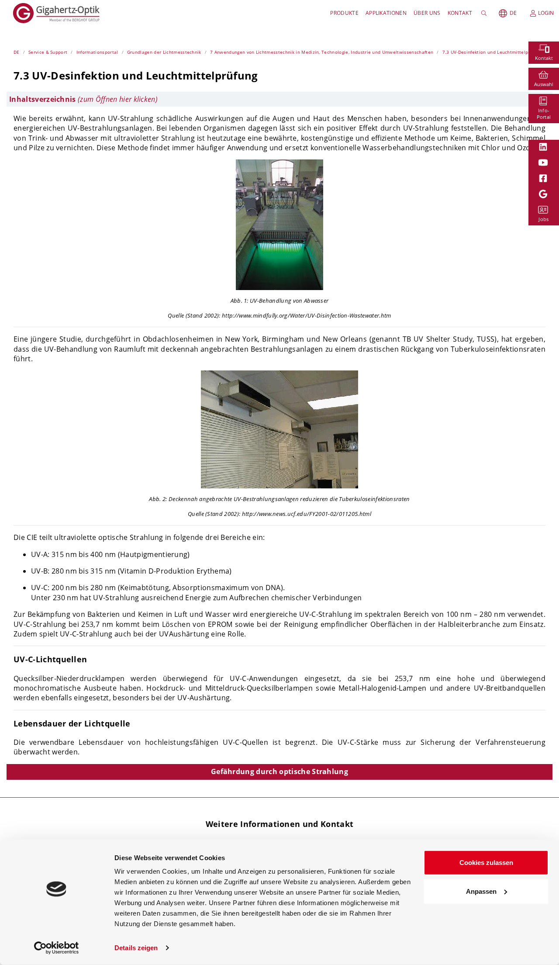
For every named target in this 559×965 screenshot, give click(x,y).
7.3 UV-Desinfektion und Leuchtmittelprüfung (492, 52)
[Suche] (485, 13)
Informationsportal (97, 52)
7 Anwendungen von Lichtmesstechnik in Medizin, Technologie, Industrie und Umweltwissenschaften (321, 52)
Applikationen (386, 13)
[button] (279, 99)
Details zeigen (136, 947)
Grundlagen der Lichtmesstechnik (164, 52)
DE (513, 13)
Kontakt (460, 13)
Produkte (344, 13)
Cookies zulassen (486, 862)
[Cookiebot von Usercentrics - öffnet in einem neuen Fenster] (56, 948)
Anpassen (481, 891)
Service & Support (47, 52)
